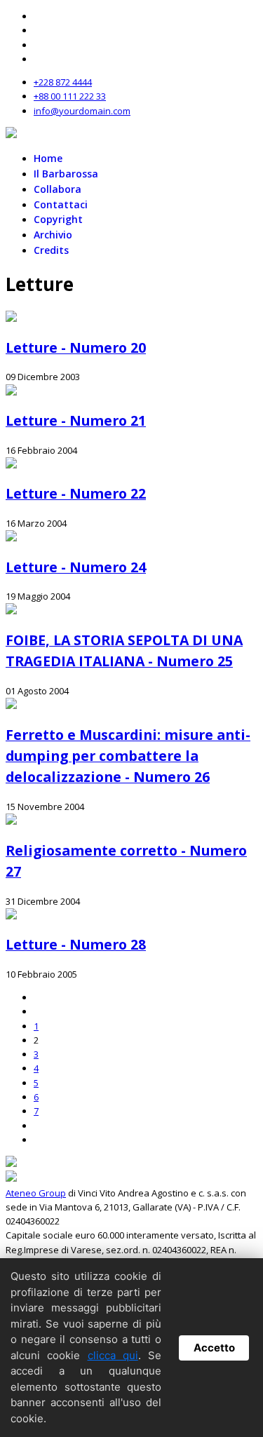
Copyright (58, 219)
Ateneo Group (36, 1193)
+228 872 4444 (63, 82)
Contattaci (61, 204)
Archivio (53, 234)
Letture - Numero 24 (76, 567)
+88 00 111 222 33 (70, 96)
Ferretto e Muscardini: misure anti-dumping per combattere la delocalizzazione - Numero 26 (128, 756)
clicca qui (113, 1355)
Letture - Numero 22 (76, 493)
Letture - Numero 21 (76, 420)
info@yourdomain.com (82, 110)
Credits (51, 250)
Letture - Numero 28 (76, 944)
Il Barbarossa (66, 173)
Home (48, 158)
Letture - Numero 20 (76, 347)
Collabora (57, 189)
